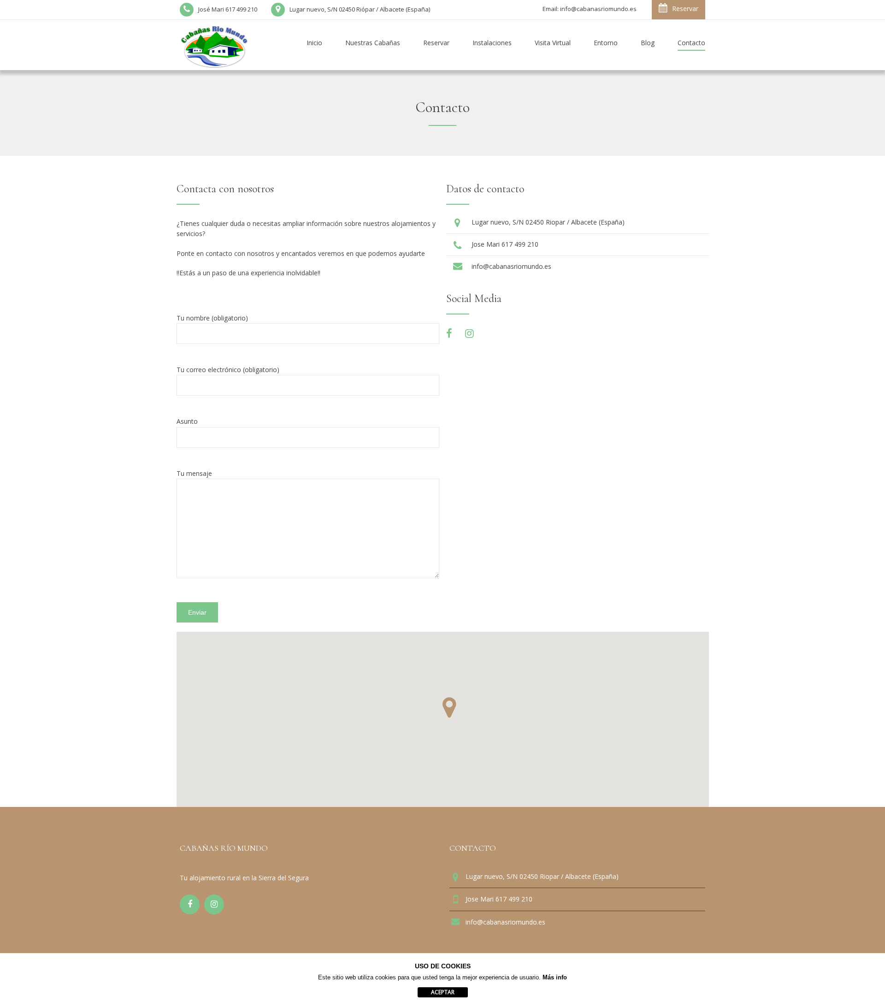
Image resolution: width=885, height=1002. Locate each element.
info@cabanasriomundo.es (511, 266)
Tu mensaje (194, 473)
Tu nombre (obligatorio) (212, 318)
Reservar (685, 8)
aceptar (442, 992)
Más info (555, 977)
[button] (449, 707)
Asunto (187, 421)
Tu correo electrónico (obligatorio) (228, 369)
